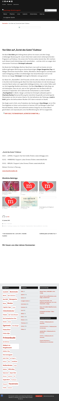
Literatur (23, 307)
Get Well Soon (6, 341)
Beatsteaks (14, 292)
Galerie (25, 14)
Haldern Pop (6, 351)
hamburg (10, 226)
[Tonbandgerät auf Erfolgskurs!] (47, 201)
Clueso (5, 314)
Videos (22, 329)
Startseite (5, 23)
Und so (42, 14)
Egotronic (7, 325)
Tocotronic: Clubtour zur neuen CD (47, 191)
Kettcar (5, 361)
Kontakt (4, 4)
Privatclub (22, 226)
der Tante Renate (13, 314)
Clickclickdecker (8, 311)
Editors (9, 321)
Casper (13, 307)
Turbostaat (10, 387)
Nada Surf (5, 373)
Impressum (9, 4)
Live (18, 14)
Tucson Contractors (44, 340)
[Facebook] (5, 1)
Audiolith (5, 292)
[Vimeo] (12, 1)
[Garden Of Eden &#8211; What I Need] (10, 201)
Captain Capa (7, 307)
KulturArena (7, 365)
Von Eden (45, 226)
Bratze (10, 303)
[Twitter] (7, 1)
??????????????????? (44, 326)
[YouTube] (9, 1)
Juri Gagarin (13, 358)
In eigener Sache (9, 17)
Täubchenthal (29, 226)
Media (22, 313)
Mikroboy (11, 369)
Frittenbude (9, 337)
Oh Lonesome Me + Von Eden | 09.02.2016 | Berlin (9, 192)
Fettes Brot (6, 330)
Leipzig (14, 226)
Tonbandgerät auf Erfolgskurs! (46, 207)
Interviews (33, 14)
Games (22, 297)
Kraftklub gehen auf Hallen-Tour (48, 233)
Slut (14, 376)
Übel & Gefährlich (38, 226)
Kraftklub (14, 361)
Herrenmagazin (7, 355)
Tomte (4, 387)
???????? (41, 335)
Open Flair (13, 373)
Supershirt (6, 379)
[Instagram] (3, 1)
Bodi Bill (5, 299)
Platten (12, 14)
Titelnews (9, 223)
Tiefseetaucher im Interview (46, 342)
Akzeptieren (39, 396)
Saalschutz (10, 376)
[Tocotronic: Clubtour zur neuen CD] (47, 186)
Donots (5, 321)
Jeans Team (6, 358)
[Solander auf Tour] (29, 201)
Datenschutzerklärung (49, 396)
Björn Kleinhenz (11, 295)
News (5, 14)
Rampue (5, 376)
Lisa (8, 216)
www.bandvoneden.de (9, 171)
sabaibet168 (42, 331)
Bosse (4, 303)
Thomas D (5, 384)
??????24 (41, 322)
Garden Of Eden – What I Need (9, 207)
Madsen (5, 369)
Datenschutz (16, 4)
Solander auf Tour (25, 207)
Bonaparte (13, 299)
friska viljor (6, 333)
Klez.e (9, 361)
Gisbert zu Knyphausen (7, 346)
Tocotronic (13, 383)
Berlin (5, 226)
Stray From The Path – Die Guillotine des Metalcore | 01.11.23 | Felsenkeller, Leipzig (48, 302)
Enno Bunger (15, 325)
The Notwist (13, 379)
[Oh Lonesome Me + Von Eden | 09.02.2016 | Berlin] (10, 186)
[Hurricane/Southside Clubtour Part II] (29, 186)
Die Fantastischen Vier (9, 318)
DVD (22, 291)
